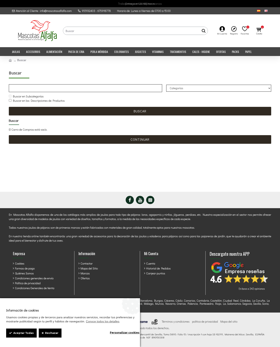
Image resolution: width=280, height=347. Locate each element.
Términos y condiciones (176, 321)
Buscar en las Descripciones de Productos (39, 101)
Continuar (140, 139)
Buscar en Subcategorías (28, 96)
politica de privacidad (205, 321)
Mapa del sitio (228, 321)
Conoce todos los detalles (102, 321)
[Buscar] (203, 31)
